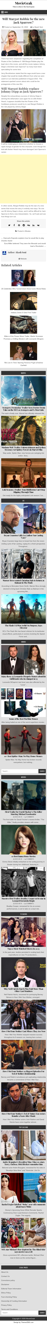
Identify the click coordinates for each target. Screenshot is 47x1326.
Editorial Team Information (11, 1289)
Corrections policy (8, 1280)
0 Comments (30, 817)
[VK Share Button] (38, 225)
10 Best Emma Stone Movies (23, 856)
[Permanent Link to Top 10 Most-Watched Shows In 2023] (23, 932)
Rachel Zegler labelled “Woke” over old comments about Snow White (23, 1205)
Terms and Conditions (9, 1309)
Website (23, 259)
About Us (4, 1272)
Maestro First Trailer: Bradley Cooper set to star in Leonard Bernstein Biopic (24, 899)
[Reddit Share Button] (24, 225)
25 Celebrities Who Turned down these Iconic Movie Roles (23, 289)
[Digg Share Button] (28, 225)
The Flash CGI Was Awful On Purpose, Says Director (23, 626)
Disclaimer (5, 1284)
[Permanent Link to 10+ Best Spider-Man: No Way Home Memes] (23, 740)
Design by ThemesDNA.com (24, 1322)
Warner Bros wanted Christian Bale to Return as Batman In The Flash (23, 581)
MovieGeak (23, 3)
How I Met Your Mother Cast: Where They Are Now (24, 1031)
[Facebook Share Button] (14, 225)
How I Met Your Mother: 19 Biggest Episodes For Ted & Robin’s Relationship (23, 1072)
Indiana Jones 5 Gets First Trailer (23, 313)
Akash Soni (38, 27)
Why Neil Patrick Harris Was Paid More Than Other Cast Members (23, 990)
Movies (27, 231)
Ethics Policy (6, 1293)
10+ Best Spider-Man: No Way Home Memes (23, 756)
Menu (6, 12)
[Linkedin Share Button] (33, 225)
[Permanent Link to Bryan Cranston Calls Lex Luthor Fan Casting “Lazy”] (23, 519)
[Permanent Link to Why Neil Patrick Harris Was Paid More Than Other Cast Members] (23, 972)
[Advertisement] (23, 179)
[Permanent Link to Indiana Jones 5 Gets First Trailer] (23, 301)
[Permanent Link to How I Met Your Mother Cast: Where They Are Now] (23, 1014)
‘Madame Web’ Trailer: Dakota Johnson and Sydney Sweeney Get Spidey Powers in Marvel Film (23, 448)
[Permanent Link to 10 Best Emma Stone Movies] (23, 839)
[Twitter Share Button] (9, 225)
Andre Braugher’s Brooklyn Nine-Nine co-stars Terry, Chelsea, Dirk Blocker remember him (23, 1163)
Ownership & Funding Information (14, 1301)
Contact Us (5, 1276)
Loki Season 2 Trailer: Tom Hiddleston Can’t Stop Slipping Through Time (23, 490)
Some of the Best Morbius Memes (23, 719)
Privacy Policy (6, 1305)
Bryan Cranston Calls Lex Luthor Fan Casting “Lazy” (23, 536)
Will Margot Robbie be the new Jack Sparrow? (23, 20)
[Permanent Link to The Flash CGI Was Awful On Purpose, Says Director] (23, 609)
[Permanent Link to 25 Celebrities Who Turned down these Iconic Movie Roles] (23, 277)
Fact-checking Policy (9, 1297)
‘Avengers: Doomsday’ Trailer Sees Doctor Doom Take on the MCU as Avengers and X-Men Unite (23, 408)
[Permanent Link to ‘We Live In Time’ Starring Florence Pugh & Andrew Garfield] (23, 351)
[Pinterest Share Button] (19, 225)
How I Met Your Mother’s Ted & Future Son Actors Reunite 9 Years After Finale (23, 1114)
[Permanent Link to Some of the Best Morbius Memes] (23, 702)
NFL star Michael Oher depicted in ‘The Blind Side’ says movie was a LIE (23, 1250)
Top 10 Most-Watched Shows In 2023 (23, 948)
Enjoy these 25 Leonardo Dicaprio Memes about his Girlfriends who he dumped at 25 (23, 677)
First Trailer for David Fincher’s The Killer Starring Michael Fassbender (23, 813)
